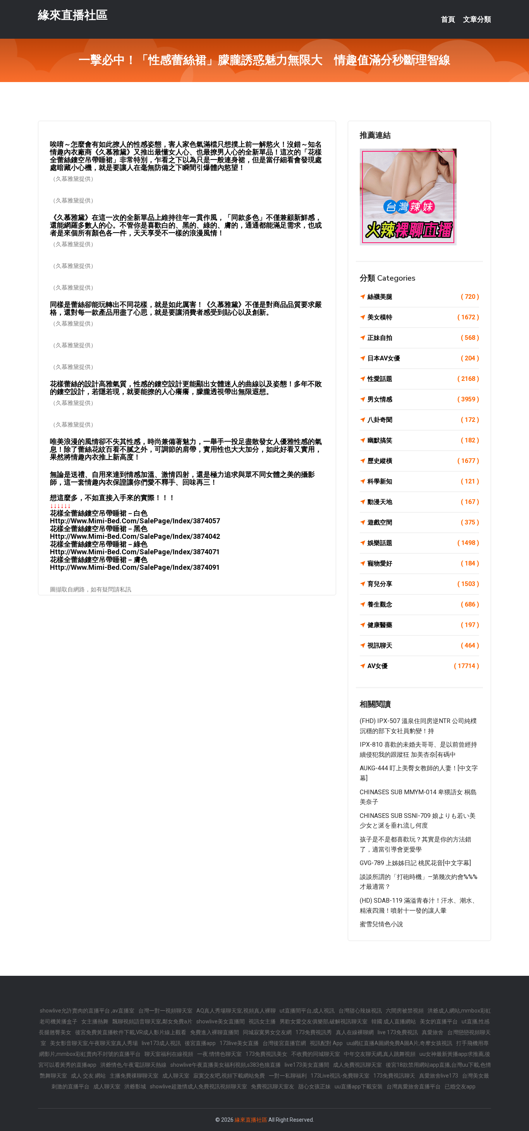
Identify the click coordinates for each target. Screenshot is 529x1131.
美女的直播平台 (439, 1021)
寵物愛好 (423, 563)
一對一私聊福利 (288, 1076)
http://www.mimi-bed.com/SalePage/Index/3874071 (135, 552)
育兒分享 (423, 584)
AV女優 (423, 666)
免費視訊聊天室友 (272, 1086)
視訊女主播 (262, 1021)
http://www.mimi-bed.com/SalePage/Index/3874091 (135, 567)
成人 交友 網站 (88, 1076)
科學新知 (423, 481)
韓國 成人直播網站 (393, 1021)
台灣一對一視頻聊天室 (165, 1011)
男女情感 (423, 399)
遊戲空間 (423, 522)
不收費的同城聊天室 (315, 1054)
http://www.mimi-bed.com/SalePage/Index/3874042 (135, 536)
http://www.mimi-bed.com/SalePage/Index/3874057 (135, 521)
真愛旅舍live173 (438, 1076)
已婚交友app (460, 1086)
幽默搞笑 (423, 440)
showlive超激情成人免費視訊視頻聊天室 (198, 1086)
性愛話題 (423, 378)
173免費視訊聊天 (394, 1076)
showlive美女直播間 (220, 1021)
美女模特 (423, 317)
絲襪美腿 (423, 296)
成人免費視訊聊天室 (357, 1065)
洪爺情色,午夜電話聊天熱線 (133, 1065)
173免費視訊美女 (266, 1054)
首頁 (448, 19)
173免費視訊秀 (313, 1032)
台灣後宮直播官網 (284, 1043)
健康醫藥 (423, 625)
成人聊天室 (175, 1076)
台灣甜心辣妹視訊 (360, 1011)
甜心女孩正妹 (314, 1086)
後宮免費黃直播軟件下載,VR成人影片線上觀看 (130, 1032)
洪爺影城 (135, 1086)
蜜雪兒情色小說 (381, 924)
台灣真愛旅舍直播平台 (413, 1086)
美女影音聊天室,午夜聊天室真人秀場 (94, 1043)
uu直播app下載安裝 (359, 1086)
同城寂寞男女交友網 (267, 1032)
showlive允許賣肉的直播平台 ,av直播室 (87, 1011)
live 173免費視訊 (398, 1032)
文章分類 (477, 19)
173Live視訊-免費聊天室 (340, 1076)
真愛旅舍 (432, 1032)
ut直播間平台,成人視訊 (307, 1011)
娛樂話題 (423, 543)
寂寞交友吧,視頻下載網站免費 (229, 1076)
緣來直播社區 (73, 15)
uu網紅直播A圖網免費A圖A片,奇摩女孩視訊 (399, 1043)
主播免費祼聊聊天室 (134, 1076)
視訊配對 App (326, 1043)
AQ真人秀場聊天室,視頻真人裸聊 (236, 1011)
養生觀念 (423, 604)
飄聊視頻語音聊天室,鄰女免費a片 (152, 1021)
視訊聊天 (423, 645)
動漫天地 (423, 502)
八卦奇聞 (423, 419)
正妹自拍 (423, 337)
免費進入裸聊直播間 (214, 1032)
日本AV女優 (423, 358)
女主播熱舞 (94, 1021)
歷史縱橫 (423, 460)
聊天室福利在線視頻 (168, 1054)
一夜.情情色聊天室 (219, 1054)
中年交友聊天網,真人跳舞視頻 (380, 1054)
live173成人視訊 (161, 1043)
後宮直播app (200, 1043)
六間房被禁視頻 (405, 1011)
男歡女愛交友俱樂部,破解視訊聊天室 (324, 1021)
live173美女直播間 (307, 1065)
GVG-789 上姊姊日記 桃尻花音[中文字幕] (415, 863)
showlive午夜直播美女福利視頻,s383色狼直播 (225, 1065)
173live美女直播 (239, 1043)
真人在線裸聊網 (355, 1032)
